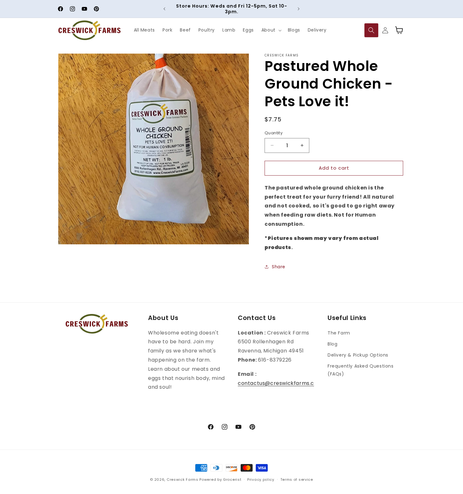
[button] (271, 30)
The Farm (339, 333)
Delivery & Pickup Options (358, 355)
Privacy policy (260, 479)
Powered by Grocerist (220, 479)
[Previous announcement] (164, 9)
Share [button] (278, 267)
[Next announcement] (299, 9)
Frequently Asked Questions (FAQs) (361, 370)
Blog (332, 344)
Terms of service (296, 479)
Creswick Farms (182, 479)
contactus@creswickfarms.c (276, 383)
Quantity (274, 133)
